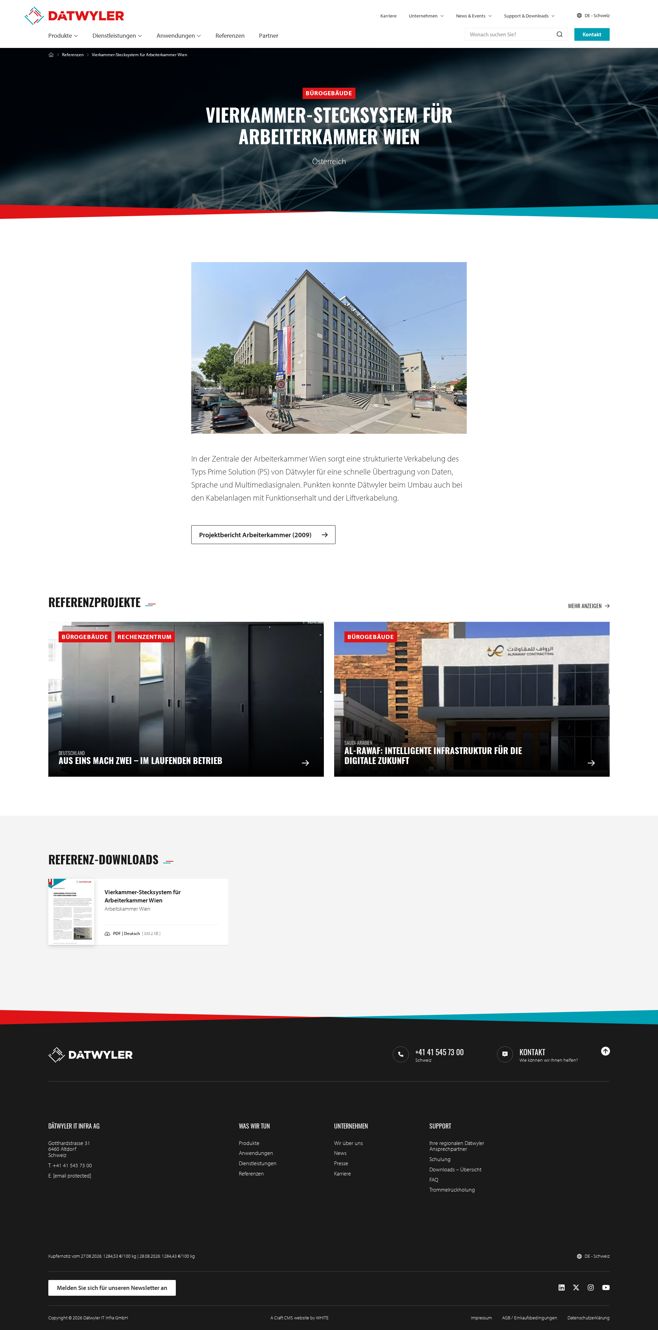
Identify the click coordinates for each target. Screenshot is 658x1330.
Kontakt (592, 34)
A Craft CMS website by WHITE (299, 1318)
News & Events (471, 15)
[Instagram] (591, 1287)
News (340, 1152)
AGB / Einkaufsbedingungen (529, 1318)
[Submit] (559, 34)
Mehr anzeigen (584, 606)
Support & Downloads (526, 15)
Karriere (388, 15)
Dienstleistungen (114, 35)
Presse (341, 1163)
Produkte (60, 35)
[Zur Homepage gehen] (74, 9)
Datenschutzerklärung (589, 1318)
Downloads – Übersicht (455, 1169)
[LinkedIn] (561, 1287)
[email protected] (72, 1175)
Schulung (440, 1159)
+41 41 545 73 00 (72, 1165)
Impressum (481, 1318)
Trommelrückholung (452, 1189)
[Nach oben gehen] (605, 1051)
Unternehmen (423, 15)
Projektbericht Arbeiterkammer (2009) (255, 534)
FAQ (433, 1179)
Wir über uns (348, 1143)
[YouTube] (606, 1287)
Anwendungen (176, 35)
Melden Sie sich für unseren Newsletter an (112, 1288)
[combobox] (516, 34)
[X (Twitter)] (576, 1287)
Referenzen (230, 35)
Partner (268, 35)
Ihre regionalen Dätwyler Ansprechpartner (456, 1146)
